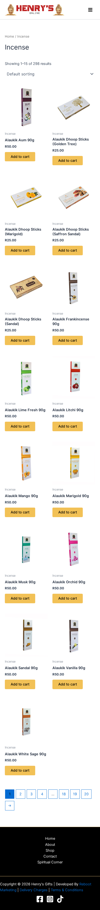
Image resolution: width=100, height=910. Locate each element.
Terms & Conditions (67, 890)
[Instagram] (50, 899)
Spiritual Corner (50, 862)
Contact (50, 856)
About (50, 844)
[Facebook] (39, 899)
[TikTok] (60, 899)
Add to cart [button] (20, 156)
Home (9, 36)
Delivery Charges (34, 890)
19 (75, 794)
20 (86, 794)
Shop (50, 850)
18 (64, 794)
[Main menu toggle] (90, 9)
